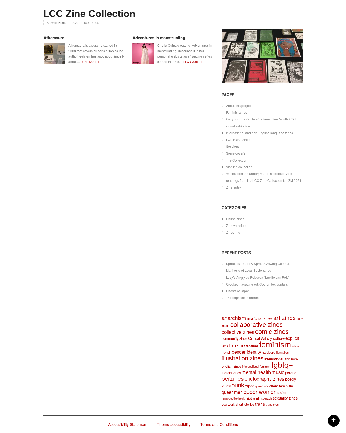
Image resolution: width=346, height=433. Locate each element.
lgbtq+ (282, 364)
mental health (256, 371)
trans (260, 404)
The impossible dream (242, 297)
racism (282, 392)
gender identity (246, 351)
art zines (284, 317)
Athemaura (54, 38)
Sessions (232, 146)
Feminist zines (236, 112)
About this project (238, 105)
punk (237, 384)
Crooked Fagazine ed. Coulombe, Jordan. (257, 284)
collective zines (238, 331)
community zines (234, 338)
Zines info (233, 232)
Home (62, 22)
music (278, 372)
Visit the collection (239, 167)
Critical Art (257, 338)
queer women (260, 391)
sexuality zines (285, 398)
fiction (295, 346)
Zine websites (236, 225)
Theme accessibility (174, 424)
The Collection (236, 160)
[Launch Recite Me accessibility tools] (333, 420)
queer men (232, 392)
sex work (228, 404)
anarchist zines (259, 318)
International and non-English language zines (259, 132)
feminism (275, 344)
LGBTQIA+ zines (238, 139)
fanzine (237, 345)
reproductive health (234, 398)
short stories (245, 404)
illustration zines (243, 358)
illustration (282, 352)
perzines (233, 378)
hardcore (268, 352)
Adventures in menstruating (158, 38)
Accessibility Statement (127, 424)
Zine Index (233, 187)
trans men (272, 404)
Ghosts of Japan (238, 290)
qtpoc (249, 385)
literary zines (231, 372)
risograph (266, 398)
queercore (261, 386)
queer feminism (281, 385)
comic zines (272, 331)
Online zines (235, 218)
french (226, 352)
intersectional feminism (256, 366)
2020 (75, 22)
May (87, 22)
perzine (290, 372)
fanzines (252, 345)
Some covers (235, 153)
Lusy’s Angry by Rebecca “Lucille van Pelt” (257, 277)
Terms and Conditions (219, 424)
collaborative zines (256, 324)
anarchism (234, 317)
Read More (90, 62)
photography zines (264, 378)
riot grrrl (253, 398)
